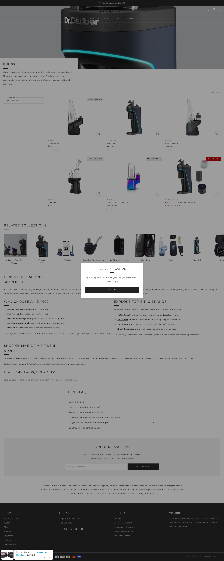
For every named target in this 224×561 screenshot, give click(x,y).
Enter (112, 290)
